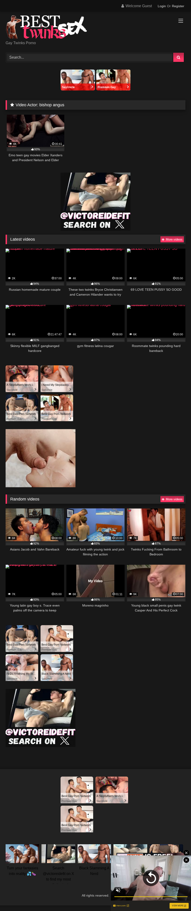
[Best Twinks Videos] (95, 27)
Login (162, 6)
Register (178, 6)
